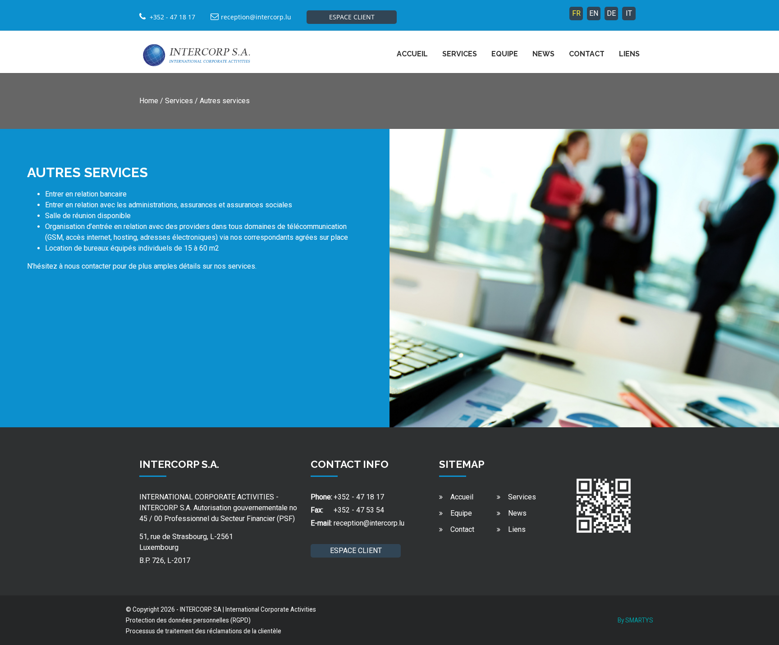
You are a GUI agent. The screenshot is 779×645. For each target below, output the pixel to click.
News (543, 54)
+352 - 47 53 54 (359, 510)
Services (459, 54)
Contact (587, 54)
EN (593, 13)
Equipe (504, 54)
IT (629, 13)
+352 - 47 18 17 (359, 497)
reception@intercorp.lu (256, 17)
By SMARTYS (635, 620)
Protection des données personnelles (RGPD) (188, 620)
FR (576, 13)
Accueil (412, 54)
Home (148, 100)
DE (611, 13)
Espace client (352, 17)
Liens (629, 54)
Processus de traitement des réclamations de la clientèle (203, 631)
